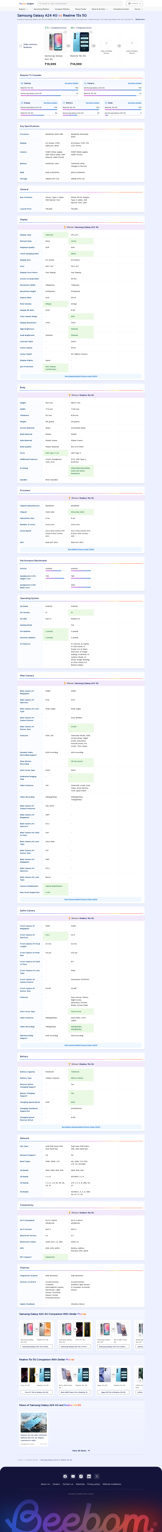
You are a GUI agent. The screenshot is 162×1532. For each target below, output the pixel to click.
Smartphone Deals (121, 9)
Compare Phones (31, 1460)
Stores (137, 9)
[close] (65, 32)
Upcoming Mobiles (41, 9)
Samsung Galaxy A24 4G (54, 57)
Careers (56, 1484)
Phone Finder (80, 9)
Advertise (80, 1484)
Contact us (67, 1484)
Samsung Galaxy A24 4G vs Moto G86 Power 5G (114, 1347)
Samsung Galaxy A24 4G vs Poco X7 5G (76, 1347)
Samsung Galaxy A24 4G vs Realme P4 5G (37, 1347)
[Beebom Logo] (26, 3)
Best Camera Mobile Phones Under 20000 (81, 899)
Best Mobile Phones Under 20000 (81, 549)
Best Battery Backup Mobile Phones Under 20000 (81, 1127)
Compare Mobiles (62, 9)
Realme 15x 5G (78, 55)
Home (20, 1460)
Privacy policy (93, 1484)
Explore (22, 9)
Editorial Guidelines (112, 1484)
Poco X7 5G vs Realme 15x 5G (36, 1392)
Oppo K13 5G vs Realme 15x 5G (113, 1392)
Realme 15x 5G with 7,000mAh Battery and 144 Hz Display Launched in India (34, 1437)
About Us (45, 1484)
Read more (140, 19)
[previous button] (21, 1335)
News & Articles (98, 9)
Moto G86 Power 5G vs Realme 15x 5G (76, 1392)
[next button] (140, 1335)
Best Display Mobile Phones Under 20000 (81, 376)
